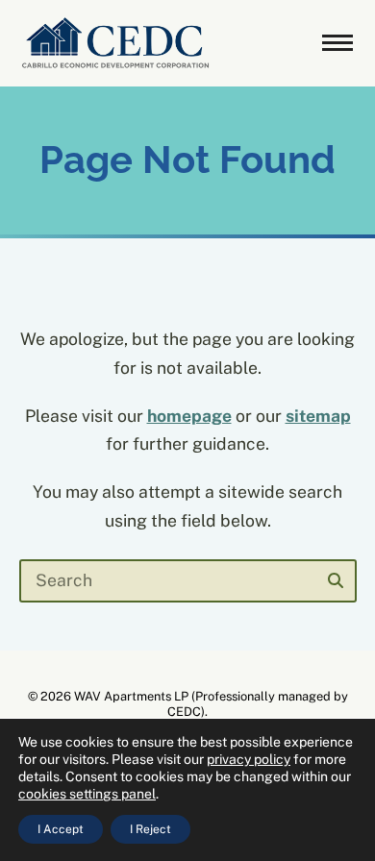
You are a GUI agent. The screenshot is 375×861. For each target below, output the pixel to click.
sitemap (318, 416)
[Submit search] (335, 580)
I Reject (150, 829)
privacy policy (248, 759)
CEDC (184, 711)
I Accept (61, 829)
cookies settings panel (87, 793)
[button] (337, 43)
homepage (189, 416)
